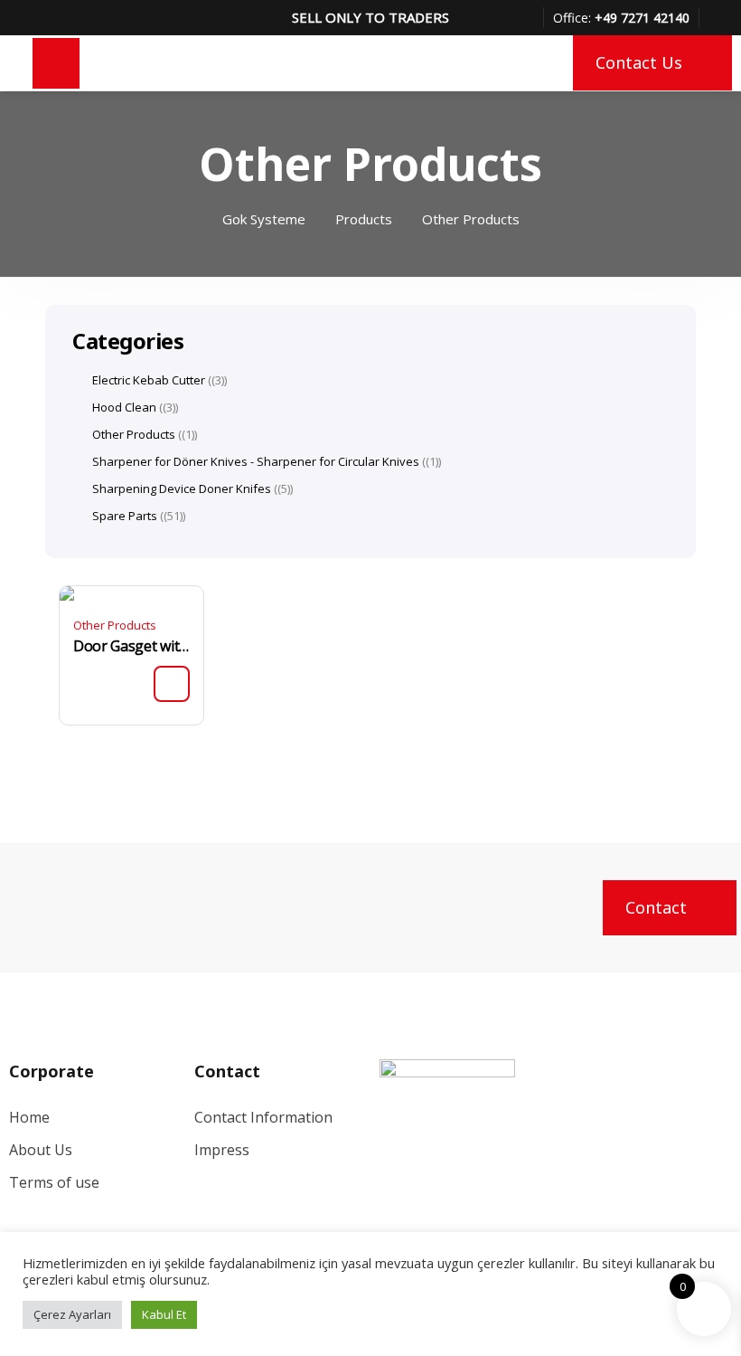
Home (29, 1117)
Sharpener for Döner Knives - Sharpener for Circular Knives (255, 461)
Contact (656, 907)
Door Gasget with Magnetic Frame (131, 646)
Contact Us (639, 62)
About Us (40, 1150)
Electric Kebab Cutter (148, 380)
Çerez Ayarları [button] (72, 1314)
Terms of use (54, 1182)
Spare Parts (124, 515)
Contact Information (263, 1117)
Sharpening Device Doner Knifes (181, 488)
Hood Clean (124, 407)
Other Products (114, 625)
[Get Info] (172, 684)
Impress (221, 1150)
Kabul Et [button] (164, 1314)
